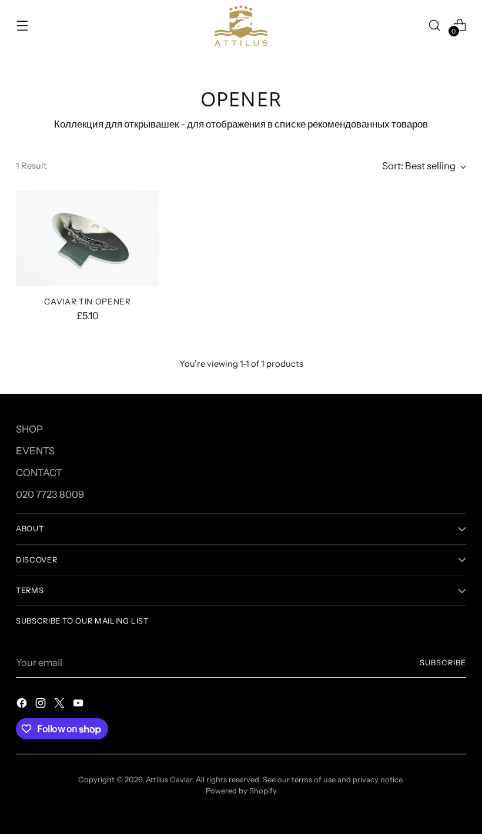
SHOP (29, 429)
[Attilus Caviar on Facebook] (23, 705)
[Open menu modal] (22, 25)
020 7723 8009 (50, 494)
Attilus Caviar (169, 779)
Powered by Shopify (241, 790)
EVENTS (35, 451)
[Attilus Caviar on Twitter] (60, 705)
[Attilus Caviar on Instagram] (42, 705)
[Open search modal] (435, 25)
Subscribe (443, 662)
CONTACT (39, 472)
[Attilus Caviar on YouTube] (79, 705)
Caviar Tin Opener (87, 301)
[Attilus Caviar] (241, 25)
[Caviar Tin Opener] (87, 238)
